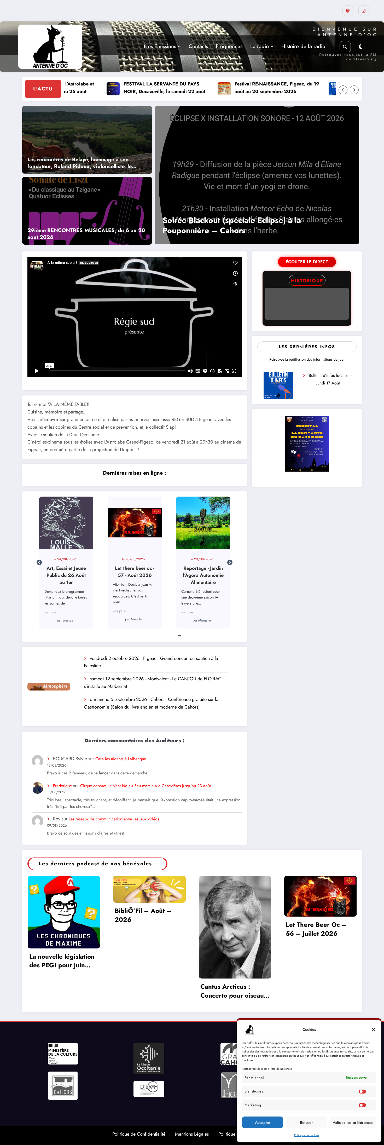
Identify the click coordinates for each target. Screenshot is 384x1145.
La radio (259, 46)
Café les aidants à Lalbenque (120, 759)
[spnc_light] (361, 47)
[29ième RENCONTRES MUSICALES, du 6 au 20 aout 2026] (87, 210)
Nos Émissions (160, 46)
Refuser (306, 1122)
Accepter (262, 1122)
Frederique (62, 786)
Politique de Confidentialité (138, 1134)
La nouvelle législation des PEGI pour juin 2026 (62, 961)
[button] (373, 1029)
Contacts (198, 46)
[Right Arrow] (354, 90)
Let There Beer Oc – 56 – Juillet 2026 (316, 929)
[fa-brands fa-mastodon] (347, 10)
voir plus (50, 610)
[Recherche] (345, 46)
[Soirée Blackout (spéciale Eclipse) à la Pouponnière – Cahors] (257, 175)
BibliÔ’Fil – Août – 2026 (143, 915)
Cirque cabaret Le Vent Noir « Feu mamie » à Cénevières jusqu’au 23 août (145, 786)
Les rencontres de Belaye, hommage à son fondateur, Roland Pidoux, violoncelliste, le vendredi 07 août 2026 (79, 163)
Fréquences (229, 46)
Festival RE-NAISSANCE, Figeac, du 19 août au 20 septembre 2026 (242, 87)
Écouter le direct (307, 262)
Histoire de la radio (303, 46)
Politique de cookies (306, 1135)
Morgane (136, 620)
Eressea (204, 613)
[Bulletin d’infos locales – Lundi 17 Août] (278, 385)
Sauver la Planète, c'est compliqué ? (203, 522)
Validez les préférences (353, 1122)
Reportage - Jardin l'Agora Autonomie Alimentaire (134, 522)
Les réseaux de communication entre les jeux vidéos (114, 819)
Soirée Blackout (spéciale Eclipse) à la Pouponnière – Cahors (231, 225)
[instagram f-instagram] (363, 10)
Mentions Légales (192, 1134)
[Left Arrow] (343, 90)
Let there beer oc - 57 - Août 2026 (66, 522)
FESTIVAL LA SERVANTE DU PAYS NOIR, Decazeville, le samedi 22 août (130, 87)
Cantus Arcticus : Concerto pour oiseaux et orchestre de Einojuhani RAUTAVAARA (233, 991)
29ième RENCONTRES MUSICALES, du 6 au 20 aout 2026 (86, 234)
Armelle (67, 619)
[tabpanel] (66, 562)
